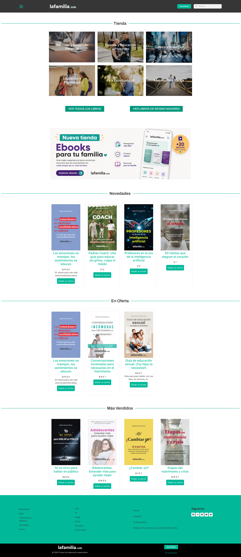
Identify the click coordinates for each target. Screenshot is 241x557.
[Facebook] (193, 514)
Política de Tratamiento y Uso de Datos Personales (155, 528)
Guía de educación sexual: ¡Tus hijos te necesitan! (139, 364)
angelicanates (172, 553)
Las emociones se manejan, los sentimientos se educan (66, 258)
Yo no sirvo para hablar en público (66, 469)
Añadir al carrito (66, 281)
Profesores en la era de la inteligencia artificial (139, 256)
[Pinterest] (202, 514)
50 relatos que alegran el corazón (175, 255)
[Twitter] (211, 514)
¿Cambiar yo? (139, 468)
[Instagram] (197, 514)
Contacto (137, 516)
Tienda (136, 511)
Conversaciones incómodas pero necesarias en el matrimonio (102, 366)
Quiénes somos (140, 522)
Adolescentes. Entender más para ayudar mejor (102, 471)
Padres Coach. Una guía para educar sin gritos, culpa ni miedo (102, 258)
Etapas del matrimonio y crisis (175, 469)
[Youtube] (206, 514)
